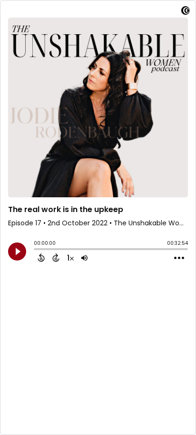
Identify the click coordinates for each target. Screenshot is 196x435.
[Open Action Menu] (179, 258)
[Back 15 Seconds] (41, 257)
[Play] (17, 251)
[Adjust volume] (84, 257)
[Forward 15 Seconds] (56, 257)
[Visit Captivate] (185, 12)
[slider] (36, 250)
